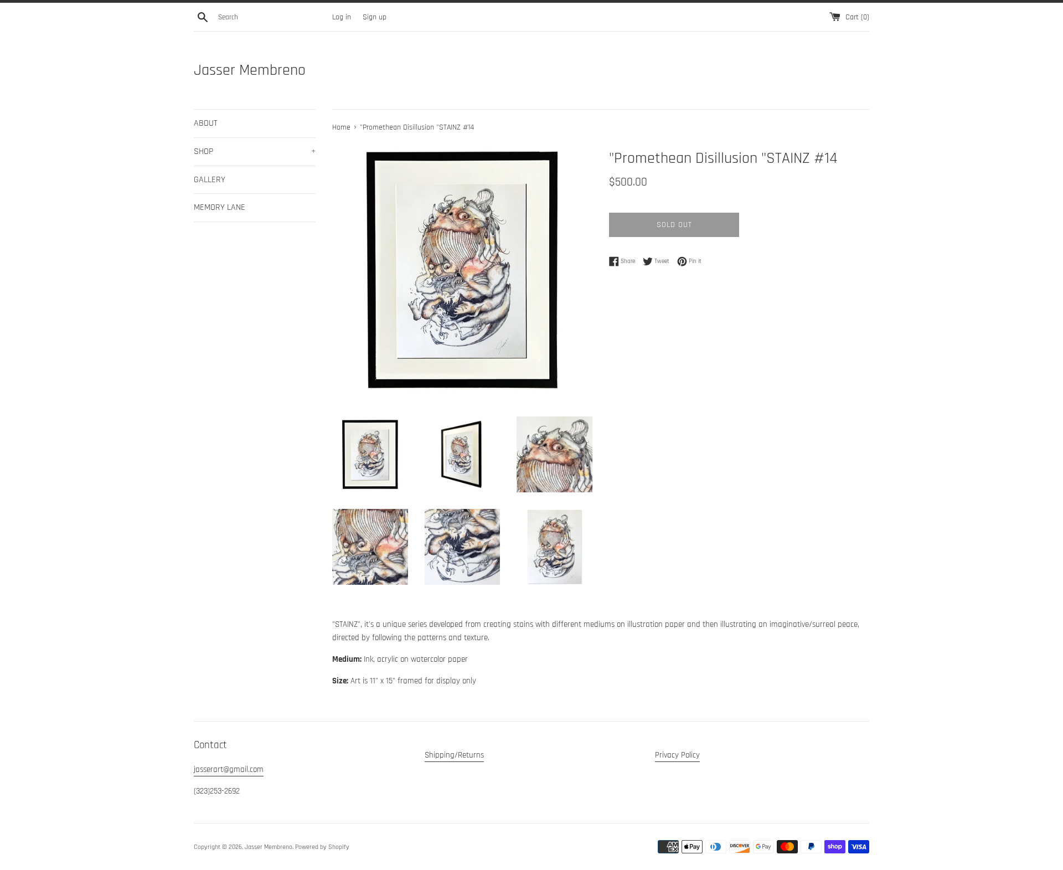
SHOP (255, 151)
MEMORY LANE (219, 207)
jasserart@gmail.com (229, 769)
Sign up (374, 17)
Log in (341, 17)
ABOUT (206, 123)
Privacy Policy (677, 755)
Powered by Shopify (322, 847)
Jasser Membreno (250, 70)
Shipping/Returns (454, 755)
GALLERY (209, 180)
